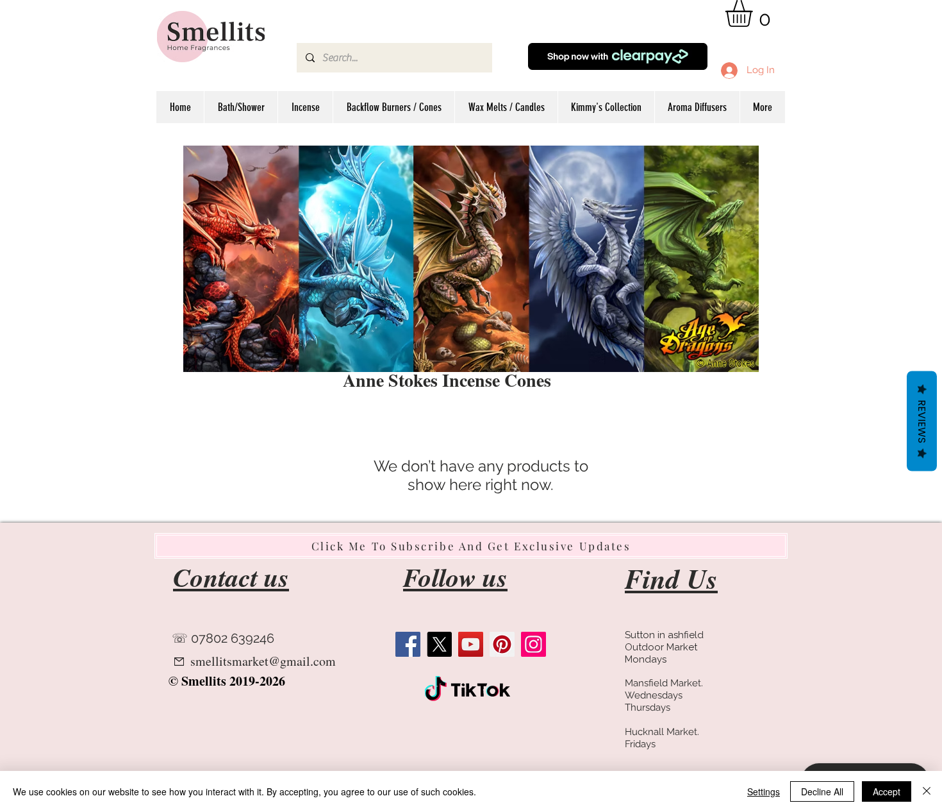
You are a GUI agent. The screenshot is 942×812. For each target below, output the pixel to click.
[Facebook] (407, 644)
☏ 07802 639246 (223, 638)
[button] (754, 13)
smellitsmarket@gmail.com (263, 661)
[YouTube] (470, 644)
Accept (886, 791)
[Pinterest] (502, 644)
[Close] (926, 791)
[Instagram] (533, 644)
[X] (439, 644)
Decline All (822, 791)
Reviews (921, 421)
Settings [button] (763, 791)
